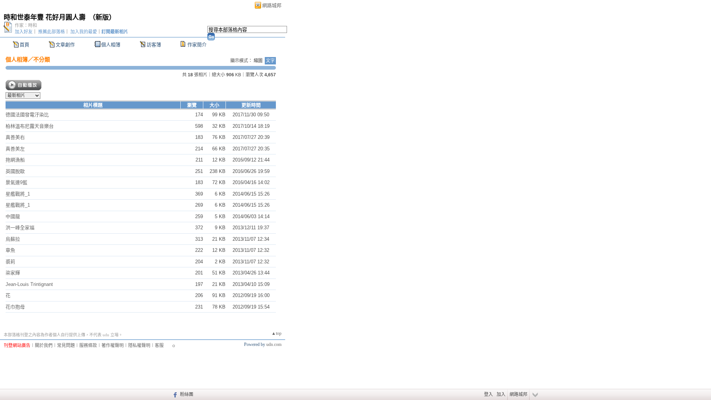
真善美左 (15, 148)
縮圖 (258, 60)
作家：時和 (26, 25)
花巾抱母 (15, 307)
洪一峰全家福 (20, 227)
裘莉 (10, 261)
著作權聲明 (112, 345)
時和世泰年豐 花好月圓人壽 (45, 17)
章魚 (10, 250)
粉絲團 (186, 394)
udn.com (273, 344)
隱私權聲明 (139, 345)
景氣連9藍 (16, 182)
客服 (159, 345)
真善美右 (15, 137)
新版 (102, 17)
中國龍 (13, 216)
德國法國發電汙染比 (27, 114)
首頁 (24, 44)
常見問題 (66, 345)
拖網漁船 (15, 160)
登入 (488, 394)
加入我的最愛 (83, 31)
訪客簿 (154, 44)
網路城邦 (271, 5)
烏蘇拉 (13, 239)
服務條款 (88, 345)
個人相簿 (110, 44)
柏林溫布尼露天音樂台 (30, 126)
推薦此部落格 (51, 31)
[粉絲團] (174, 394)
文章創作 (65, 44)
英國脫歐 (15, 171)
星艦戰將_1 (18, 194)
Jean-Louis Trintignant (29, 284)
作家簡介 (197, 44)
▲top (276, 333)
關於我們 (44, 345)
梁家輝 (13, 273)
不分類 (41, 59)
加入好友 (24, 31)
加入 (501, 394)
